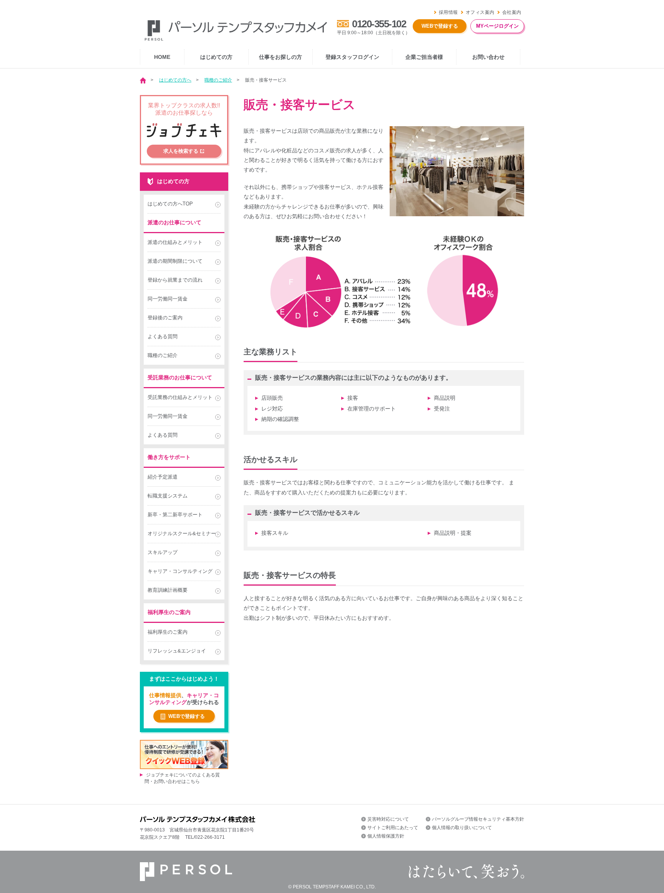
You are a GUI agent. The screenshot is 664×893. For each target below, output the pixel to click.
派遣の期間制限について (175, 261)
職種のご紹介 (218, 80)
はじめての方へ (175, 80)
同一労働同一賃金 (168, 299)
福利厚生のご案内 (168, 632)
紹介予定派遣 (163, 477)
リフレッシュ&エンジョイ (177, 651)
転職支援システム (168, 496)
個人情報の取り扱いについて (462, 827)
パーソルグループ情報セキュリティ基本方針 (478, 819)
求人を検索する (180, 151)
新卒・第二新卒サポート (175, 514)
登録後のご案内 (165, 317)
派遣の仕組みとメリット (175, 242)
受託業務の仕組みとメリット (180, 397)
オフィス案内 (480, 12)
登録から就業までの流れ (175, 280)
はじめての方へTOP (170, 204)
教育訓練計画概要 (168, 590)
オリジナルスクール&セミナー (182, 533)
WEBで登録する (440, 26)
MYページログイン (497, 26)
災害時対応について (388, 819)
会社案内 (511, 12)
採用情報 (448, 12)
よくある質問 (163, 336)
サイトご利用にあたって (392, 827)
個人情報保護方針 (385, 836)
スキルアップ (163, 552)
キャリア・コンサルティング (180, 571)
